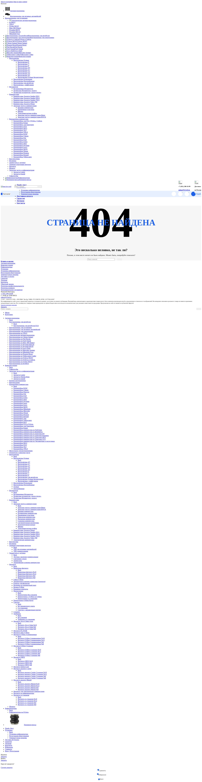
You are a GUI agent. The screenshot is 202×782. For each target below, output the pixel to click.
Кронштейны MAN (20, 149)
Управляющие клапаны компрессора (26, 562)
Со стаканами (23, 608)
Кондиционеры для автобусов (20, 322)
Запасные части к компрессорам (25, 106)
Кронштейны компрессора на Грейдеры (27, 430)
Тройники (17, 614)
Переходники (18, 591)
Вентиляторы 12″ (24, 72)
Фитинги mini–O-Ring (21, 633)
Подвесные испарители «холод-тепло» (27, 92)
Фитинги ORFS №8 (25, 665)
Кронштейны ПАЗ (20, 126)
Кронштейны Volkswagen (22, 157)
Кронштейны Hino (20, 144)
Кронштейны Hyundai (21, 145)
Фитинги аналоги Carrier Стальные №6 (32, 676)
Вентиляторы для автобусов (23, 83)
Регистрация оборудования (30, 192)
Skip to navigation (7, 2)
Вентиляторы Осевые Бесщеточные (30, 77)
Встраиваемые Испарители (23, 89)
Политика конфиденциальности (12, 286)
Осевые (16, 487)
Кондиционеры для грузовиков (20, 327)
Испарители (13, 87)
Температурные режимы (30, 194)
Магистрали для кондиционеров (21, 451)
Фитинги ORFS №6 (25, 663)
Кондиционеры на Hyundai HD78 (21, 346)
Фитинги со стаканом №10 (27, 699)
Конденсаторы (14, 159)
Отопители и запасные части (19, 453)
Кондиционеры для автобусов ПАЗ (26, 326)
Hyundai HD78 (14, 30)
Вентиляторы (14, 58)
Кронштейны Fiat (19, 138)
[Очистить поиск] (35, 186)
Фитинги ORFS (19, 657)
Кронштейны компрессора (18, 119)
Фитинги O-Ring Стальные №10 (29, 650)
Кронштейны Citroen (20, 136)
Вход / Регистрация (12, 751)
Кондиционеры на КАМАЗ (19, 363)
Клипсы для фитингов (21, 583)
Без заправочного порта (26, 606)
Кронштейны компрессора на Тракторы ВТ (29, 434)
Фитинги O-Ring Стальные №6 (29, 653)
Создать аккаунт (7, 767)
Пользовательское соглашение (12, 290)
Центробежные (18, 489)
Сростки (16, 602)
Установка (4, 269)
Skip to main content (20, 2)
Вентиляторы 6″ (23, 62)
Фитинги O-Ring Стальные (23, 646)
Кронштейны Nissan (20, 151)
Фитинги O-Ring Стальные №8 (29, 655)
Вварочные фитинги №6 (26, 576)
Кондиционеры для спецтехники (21, 331)
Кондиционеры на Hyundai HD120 (21, 345)
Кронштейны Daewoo (21, 392)
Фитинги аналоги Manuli (22, 680)
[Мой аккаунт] (174, 194)
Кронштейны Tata (19, 418)
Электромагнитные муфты (27, 113)
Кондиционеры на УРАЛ (18, 333)
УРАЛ (11, 24)
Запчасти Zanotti (19, 174)
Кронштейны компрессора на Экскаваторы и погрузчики (34, 441)
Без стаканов (22, 617)
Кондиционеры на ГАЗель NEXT (21, 358)
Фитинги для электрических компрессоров (28, 691)
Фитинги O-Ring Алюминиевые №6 (31, 642)
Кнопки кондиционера (17, 381)
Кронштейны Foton (20, 142)
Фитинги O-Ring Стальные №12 (29, 652)
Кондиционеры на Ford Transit (20, 341)
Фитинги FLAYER (20, 631)
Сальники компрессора (26, 521)
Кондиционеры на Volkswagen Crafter (22, 356)
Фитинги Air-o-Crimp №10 (27, 625)
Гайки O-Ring (18, 579)
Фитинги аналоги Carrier (22, 669)
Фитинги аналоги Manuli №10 (28, 684)
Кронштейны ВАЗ (20, 422)
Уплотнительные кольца (26, 525)
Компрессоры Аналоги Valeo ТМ (25, 102)
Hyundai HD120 (15, 32)
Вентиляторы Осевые (21, 60)
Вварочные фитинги (20, 568)
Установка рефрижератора (30, 190)
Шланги (12, 168)
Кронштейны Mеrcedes (21, 411)
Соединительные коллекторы (28, 523)
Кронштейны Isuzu (20, 403)
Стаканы (16, 612)
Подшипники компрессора (27, 513)
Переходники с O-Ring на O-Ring (30, 597)
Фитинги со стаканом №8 (27, 705)
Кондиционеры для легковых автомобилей (24, 329)
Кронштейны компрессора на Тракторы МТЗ (29, 437)
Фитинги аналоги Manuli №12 (28, 686)
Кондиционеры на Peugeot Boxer (21, 354)
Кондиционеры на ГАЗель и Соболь (22, 360)
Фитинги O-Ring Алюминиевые (25, 634)
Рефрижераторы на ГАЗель (19, 712)
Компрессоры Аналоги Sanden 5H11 (26, 96)
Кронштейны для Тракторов (23, 125)
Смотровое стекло (20, 559)
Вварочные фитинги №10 (27, 572)
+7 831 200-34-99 (7, 293)
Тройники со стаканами (26, 619)
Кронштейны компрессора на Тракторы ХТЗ (29, 439)
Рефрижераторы (6, 267)
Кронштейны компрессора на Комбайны (28, 432)
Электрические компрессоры (23, 540)
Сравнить (8, 749)
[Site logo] (6, 186)
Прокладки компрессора (26, 517)
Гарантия (4, 278)
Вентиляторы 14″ (24, 73)
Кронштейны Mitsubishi (21, 409)
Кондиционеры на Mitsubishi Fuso (21, 352)
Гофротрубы (13, 176)
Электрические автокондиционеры (23, 20)
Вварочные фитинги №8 (26, 578)
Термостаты (17, 561)
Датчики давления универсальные (25, 557)
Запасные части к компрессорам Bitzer (31, 115)
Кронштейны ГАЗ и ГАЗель (23, 424)
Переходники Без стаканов (27, 595)
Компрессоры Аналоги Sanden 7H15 (26, 100)
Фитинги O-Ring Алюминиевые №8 (31, 644)
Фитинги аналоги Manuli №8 (28, 689)
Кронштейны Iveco (20, 147)
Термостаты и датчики (17, 162)
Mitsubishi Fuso (14, 34)
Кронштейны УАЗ (19, 130)
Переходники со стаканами (27, 598)
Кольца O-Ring (18, 587)
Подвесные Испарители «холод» (25, 90)
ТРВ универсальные (20, 551)
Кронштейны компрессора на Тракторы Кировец (31, 435)
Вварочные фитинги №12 (27, 574)
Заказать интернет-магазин (9, 305)
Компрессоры (14, 94)
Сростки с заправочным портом (29, 610)
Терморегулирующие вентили (20, 164)
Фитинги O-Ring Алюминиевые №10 (31, 638)
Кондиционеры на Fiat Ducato (20, 339)
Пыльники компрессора (26, 519)
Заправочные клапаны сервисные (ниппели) (29, 581)
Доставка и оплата (7, 276)
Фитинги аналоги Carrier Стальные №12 (32, 674)
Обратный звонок (7, 284)
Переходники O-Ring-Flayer (23, 600)
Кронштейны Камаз (20, 123)
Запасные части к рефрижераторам (21, 170)
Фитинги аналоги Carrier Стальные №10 (32, 672)
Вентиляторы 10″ (24, 68)
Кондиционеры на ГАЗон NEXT (21, 362)
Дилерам (4, 280)
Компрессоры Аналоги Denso (24, 104)
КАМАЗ (12, 22)
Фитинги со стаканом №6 (27, 703)
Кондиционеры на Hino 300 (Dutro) (22, 343)
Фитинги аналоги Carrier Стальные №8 (32, 678)
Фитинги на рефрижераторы (23, 693)
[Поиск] (39, 186)
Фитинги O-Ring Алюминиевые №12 (31, 640)
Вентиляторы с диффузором (23, 85)
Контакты (4, 282)
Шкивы (20, 111)
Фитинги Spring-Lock (21, 667)
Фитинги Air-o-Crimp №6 (27, 627)
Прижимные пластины (26, 109)
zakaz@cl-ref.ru (184, 190)
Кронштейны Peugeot (21, 153)
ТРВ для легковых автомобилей (24, 549)
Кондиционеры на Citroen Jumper (21, 337)
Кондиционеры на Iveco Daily (20, 348)
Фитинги (12, 166)
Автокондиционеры (8, 263)
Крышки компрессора (25, 108)
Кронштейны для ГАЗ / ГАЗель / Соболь (27, 121)
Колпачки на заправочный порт (24, 585)
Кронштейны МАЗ (20, 128)
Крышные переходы (20, 589)
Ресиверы (12, 161)
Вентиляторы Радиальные (22, 79)
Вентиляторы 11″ (24, 70)
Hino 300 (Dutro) (15, 28)
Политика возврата (8, 288)
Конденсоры (13, 542)
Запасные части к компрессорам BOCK (32, 117)
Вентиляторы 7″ (23, 64)
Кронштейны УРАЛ (20, 132)
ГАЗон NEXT (14, 26)
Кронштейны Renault (21, 155)
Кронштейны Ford (20, 140)
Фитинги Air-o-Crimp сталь (23, 621)
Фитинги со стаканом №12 (27, 701)
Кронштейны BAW (20, 134)
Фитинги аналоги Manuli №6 (28, 688)
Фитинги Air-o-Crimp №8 (27, 629)
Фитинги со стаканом (21, 695)
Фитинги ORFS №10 (25, 661)
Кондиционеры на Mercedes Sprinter (22, 350)
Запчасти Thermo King (21, 377)
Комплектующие (7, 265)
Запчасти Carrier (19, 172)
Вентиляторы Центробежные (24, 81)
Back (11, 320)
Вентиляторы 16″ (24, 75)
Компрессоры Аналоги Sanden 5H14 (26, 98)
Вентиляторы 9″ (23, 66)
